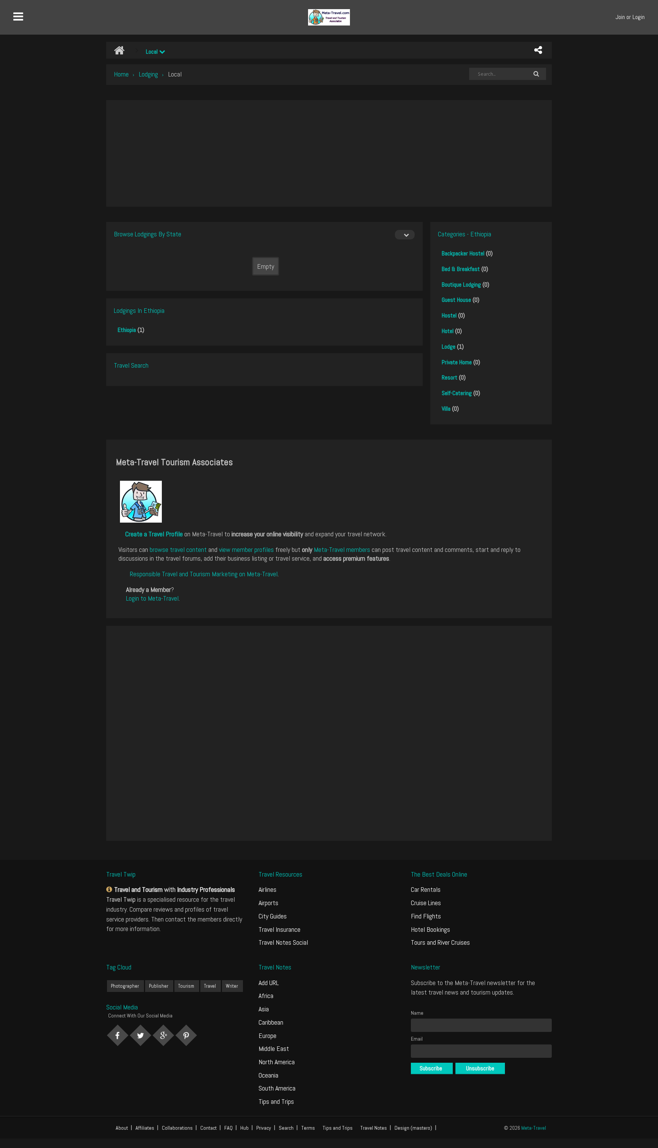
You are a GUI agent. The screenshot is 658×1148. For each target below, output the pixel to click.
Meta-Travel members (342, 549)
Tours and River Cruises (440, 942)
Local (152, 52)
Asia (264, 1008)
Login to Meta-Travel (152, 598)
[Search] (536, 74)
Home (121, 74)
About (122, 1127)
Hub (244, 1127)
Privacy (263, 1127)
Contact (208, 1127)
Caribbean (271, 1022)
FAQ (228, 1127)
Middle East (274, 1048)
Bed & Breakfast (461, 269)
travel (210, 986)
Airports (268, 902)
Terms (308, 1127)
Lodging (148, 74)
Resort (449, 377)
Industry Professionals (206, 889)
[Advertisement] (329, 153)
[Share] (538, 50)
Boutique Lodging (461, 285)
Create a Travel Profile (154, 533)
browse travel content (178, 549)
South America (277, 1088)
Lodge (448, 347)
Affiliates (145, 1127)
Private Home (457, 362)
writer (232, 986)
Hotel (448, 331)
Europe (267, 1035)
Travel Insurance (279, 929)
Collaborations (177, 1127)
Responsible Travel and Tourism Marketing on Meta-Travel (204, 573)
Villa (446, 409)
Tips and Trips (276, 1101)
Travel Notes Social (283, 942)
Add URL (269, 982)
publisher (158, 986)
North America (277, 1061)
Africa (266, 995)
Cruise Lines (426, 902)
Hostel (449, 315)
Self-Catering (457, 393)
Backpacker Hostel (463, 253)
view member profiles (246, 549)
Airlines (267, 889)
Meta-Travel (533, 1127)
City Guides (273, 916)
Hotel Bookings (430, 929)
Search (286, 1127)
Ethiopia (127, 330)
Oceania (268, 1075)
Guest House (456, 300)
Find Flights (426, 916)
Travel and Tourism (138, 889)
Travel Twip (121, 899)
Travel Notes (373, 1127)
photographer (125, 986)
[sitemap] (110, 889)
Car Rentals (426, 889)
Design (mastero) (413, 1127)
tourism (186, 986)
